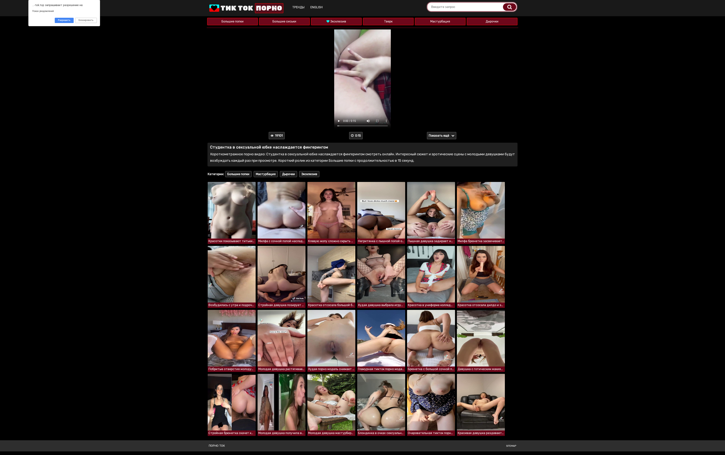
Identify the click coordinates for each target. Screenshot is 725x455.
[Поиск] (509, 7)
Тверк (388, 21)
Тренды (298, 7)
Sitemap (511, 445)
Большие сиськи (284, 21)
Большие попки (232, 21)
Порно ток (217, 445)
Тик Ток (250, 8)
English (316, 7)
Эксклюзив (337, 21)
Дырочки (492, 21)
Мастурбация (440, 21)
